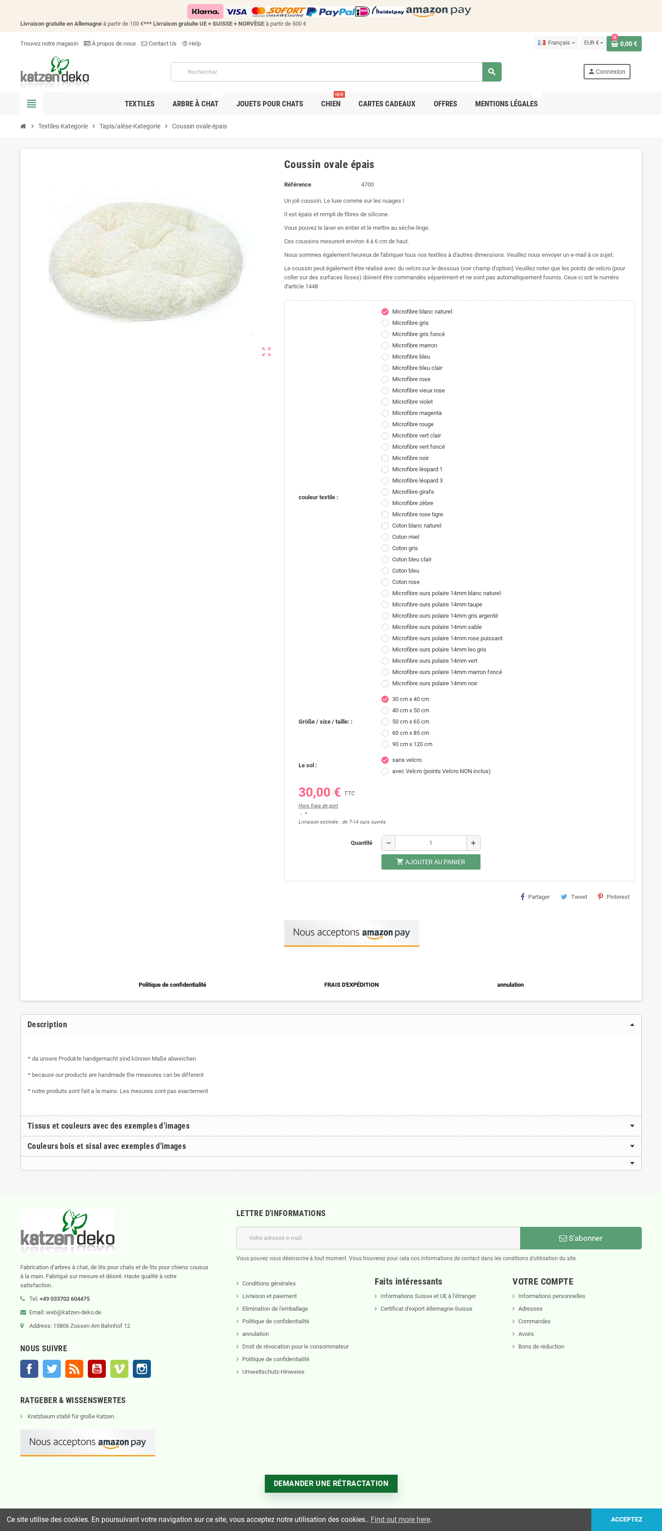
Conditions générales (269, 1283)
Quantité (361, 842)
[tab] (331, 1024)
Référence (297, 184)
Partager (539, 896)
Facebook (29, 1369)
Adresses (530, 1308)
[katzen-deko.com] (54, 71)
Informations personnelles (551, 1296)
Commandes (534, 1321)
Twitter (52, 1369)
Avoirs (526, 1334)
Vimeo (119, 1369)
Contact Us (162, 43)
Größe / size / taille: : (326, 721)
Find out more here (400, 1519)
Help (191, 43)
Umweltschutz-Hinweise (273, 1371)
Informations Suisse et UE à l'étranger (428, 1296)
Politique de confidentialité (275, 1321)
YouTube (97, 1369)
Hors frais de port (318, 806)
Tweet (579, 896)
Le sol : (308, 765)
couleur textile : (318, 497)
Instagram (142, 1369)
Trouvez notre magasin (49, 43)
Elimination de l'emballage (275, 1308)
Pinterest (618, 896)
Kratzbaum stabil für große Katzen (70, 1416)
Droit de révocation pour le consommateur (295, 1346)
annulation (255, 1334)
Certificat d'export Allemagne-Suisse (426, 1308)
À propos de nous (113, 43)
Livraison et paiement (269, 1296)
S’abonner (585, 1238)
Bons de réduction (541, 1346)
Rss (74, 1369)
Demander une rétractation (331, 1483)
